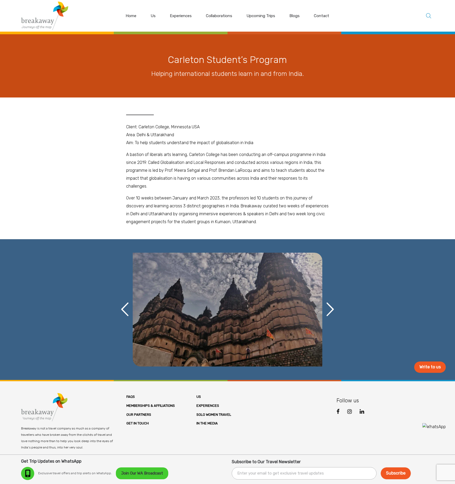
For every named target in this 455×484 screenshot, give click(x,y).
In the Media (207, 423)
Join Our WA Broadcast (142, 473)
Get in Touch (137, 423)
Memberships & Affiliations (150, 406)
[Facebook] (338, 411)
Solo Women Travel (213, 415)
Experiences (207, 406)
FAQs (130, 397)
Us (198, 397)
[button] (123, 309)
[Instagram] (349, 411)
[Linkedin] (362, 411)
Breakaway (251, 205)
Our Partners (138, 415)
